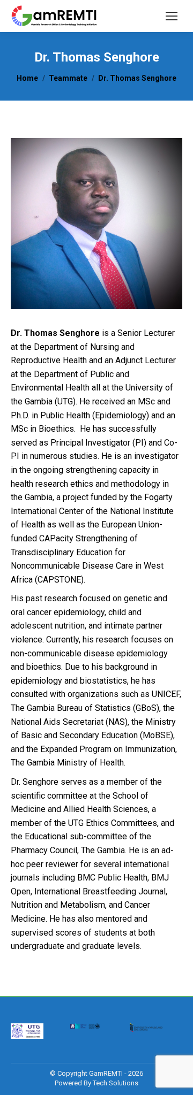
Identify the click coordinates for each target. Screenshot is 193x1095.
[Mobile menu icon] (171, 16)
